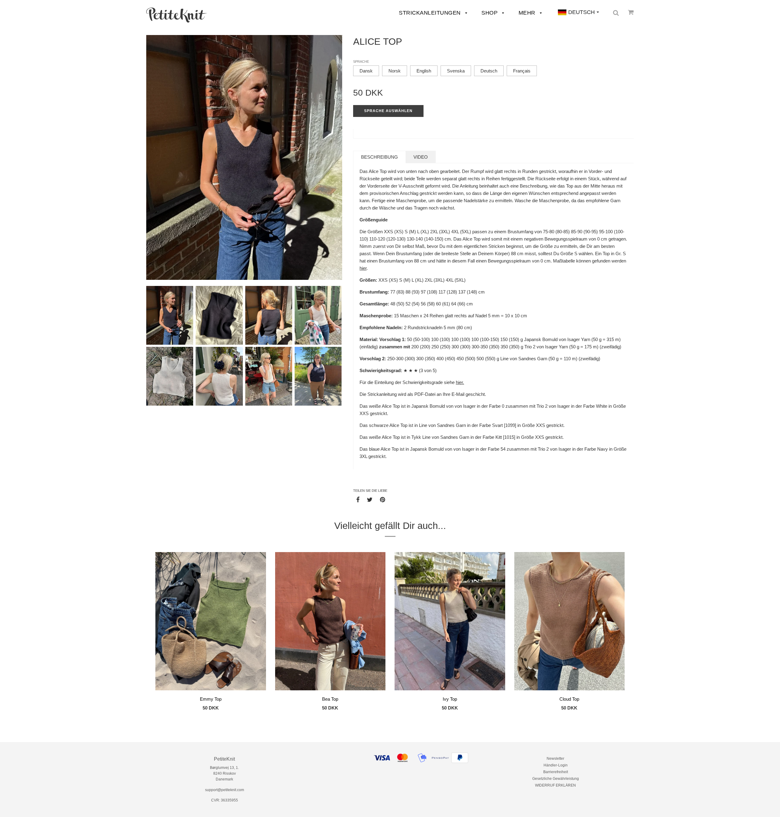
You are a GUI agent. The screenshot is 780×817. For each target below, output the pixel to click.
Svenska (456, 70)
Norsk (394, 70)
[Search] (616, 12)
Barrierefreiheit (555, 772)
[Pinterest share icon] (382, 499)
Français (521, 70)
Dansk (366, 70)
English (424, 70)
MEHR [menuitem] (528, 13)
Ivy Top (450, 699)
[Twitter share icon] (370, 499)
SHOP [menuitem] (490, 13)
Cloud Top (569, 699)
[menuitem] (176, 15)
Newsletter (555, 758)
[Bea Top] (330, 622)
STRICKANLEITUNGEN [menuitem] (430, 13)
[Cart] (631, 12)
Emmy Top (211, 699)
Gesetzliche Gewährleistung (555, 779)
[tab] (379, 157)
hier (363, 268)
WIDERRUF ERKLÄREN (555, 785)
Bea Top (330, 699)
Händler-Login (556, 765)
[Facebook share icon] (358, 499)
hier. (460, 382)
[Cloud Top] (569, 622)
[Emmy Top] (210, 622)
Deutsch (488, 70)
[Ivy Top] (450, 622)
